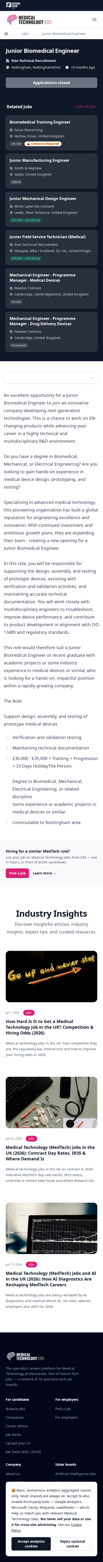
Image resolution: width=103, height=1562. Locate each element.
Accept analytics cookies (31, 1543)
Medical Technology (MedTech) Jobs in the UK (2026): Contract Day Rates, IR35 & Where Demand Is (50, 1153)
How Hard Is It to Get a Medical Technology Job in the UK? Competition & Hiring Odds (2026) (50, 1027)
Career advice (17, 1426)
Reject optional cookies (72, 1543)
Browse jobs (15, 1408)
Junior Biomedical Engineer (64, 33)
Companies (15, 1417)
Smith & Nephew (27, 168)
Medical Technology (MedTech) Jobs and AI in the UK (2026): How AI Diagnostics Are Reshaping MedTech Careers (51, 1278)
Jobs (25, 33)
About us (13, 1473)
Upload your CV (18, 1443)
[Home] (6, 33)
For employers (66, 1417)
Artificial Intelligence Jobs (75, 1473)
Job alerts (13, 1434)
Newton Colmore (27, 288)
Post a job (17, 873)
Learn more (44, 873)
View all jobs (86, 106)
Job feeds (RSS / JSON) (23, 1451)
